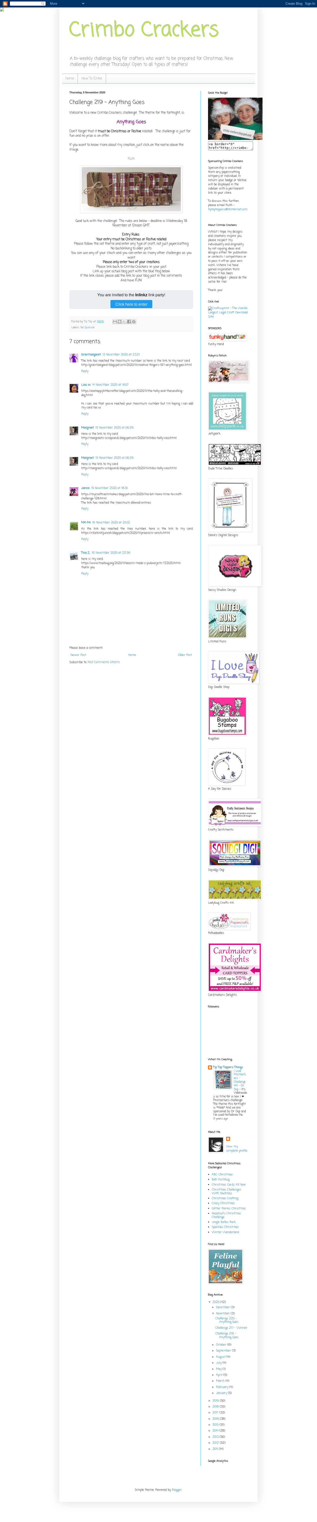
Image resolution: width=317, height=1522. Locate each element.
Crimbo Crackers (144, 31)
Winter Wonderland (225, 1232)
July (219, 1363)
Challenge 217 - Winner (231, 1328)
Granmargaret (91, 355)
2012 (216, 1443)
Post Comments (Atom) (104, 662)
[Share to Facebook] (129, 321)
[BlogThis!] (119, 321)
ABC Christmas (222, 1174)
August (221, 1357)
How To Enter (91, 78)
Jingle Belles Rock (224, 1222)
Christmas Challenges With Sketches (226, 1192)
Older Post (185, 655)
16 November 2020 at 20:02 (111, 522)
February (222, 1387)
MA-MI (86, 522)
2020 (216, 1302)
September (224, 1351)
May (219, 1369)
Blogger (177, 1490)
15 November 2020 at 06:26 (114, 428)
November (223, 1313)
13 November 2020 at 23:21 (121, 355)
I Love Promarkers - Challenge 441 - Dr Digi (240, 1080)
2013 (216, 1437)
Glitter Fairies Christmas (229, 1208)
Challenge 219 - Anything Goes (226, 1335)
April (219, 1375)
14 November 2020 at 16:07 (110, 385)
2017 (215, 1413)
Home (69, 78)
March (221, 1381)
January (222, 1393)
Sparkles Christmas (225, 1227)
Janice (85, 488)
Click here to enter (131, 304)
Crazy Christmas (223, 1203)
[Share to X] (124, 321)
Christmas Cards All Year (229, 1185)
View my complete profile (236, 1148)
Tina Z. (85, 553)
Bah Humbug (221, 1179)
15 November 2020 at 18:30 (109, 488)
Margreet (87, 428)
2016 (216, 1419)
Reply (84, 371)
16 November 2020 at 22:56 (111, 553)
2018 (216, 1407)
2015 (216, 1425)
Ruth (131, 158)
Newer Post (78, 655)
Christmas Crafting (225, 1198)
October (221, 1345)
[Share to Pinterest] (133, 321)
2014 (215, 1431)
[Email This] (114, 321)
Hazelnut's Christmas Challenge (226, 1215)
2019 (216, 1401)
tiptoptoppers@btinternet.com (227, 209)
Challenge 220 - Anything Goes (226, 1320)
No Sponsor (87, 327)
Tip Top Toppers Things (228, 1067)
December (223, 1307)
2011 (215, 1449)
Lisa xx (86, 385)
